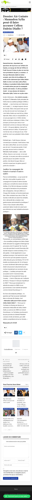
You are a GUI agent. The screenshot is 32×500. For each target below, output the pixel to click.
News (16, 489)
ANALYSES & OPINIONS (8, 32)
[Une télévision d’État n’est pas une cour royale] (9, 392)
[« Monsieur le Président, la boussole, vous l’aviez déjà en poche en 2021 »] (23, 392)
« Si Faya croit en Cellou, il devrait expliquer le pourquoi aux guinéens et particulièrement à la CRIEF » (23, 369)
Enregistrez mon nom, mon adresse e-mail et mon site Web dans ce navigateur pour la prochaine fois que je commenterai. (15, 472)
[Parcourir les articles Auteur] (16, 343)
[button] (16, 496)
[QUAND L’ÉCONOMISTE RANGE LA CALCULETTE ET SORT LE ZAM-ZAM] (23, 412)
